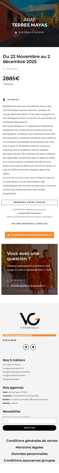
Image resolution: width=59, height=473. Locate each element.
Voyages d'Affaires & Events (14, 375)
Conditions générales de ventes (32, 441)
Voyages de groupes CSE (13, 368)
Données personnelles (29, 454)
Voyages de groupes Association (16, 372)
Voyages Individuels (11, 379)
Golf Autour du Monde (12, 364)
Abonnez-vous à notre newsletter (16, 417)
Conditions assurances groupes (29, 460)
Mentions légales (29, 447)
